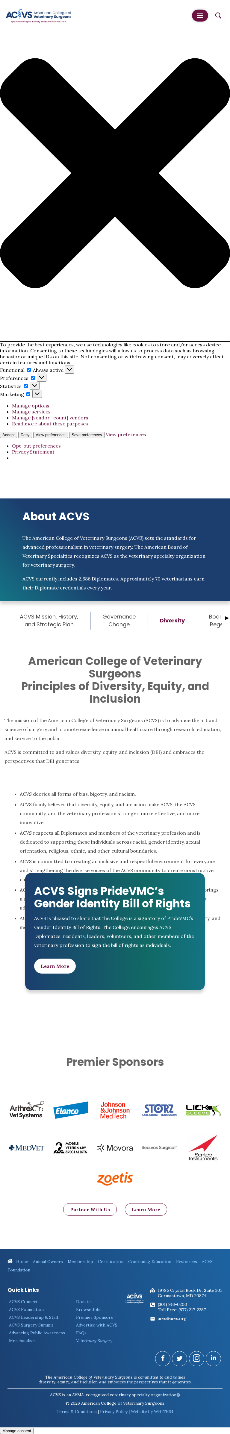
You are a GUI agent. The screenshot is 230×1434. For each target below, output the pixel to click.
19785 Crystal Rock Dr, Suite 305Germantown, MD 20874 (190, 1293)
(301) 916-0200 (172, 1304)
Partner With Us (90, 1209)
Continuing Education (149, 1261)
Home (21, 1261)
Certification (110, 1261)
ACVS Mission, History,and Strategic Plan (49, 620)
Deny (25, 435)
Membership (80, 1261)
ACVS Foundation (26, 1309)
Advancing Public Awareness (37, 1333)
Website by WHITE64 (152, 1411)
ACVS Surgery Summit (31, 1325)
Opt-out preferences (36, 446)
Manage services (31, 412)
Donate (83, 1301)
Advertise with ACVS (96, 1325)
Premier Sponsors (94, 1317)
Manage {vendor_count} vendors (50, 418)
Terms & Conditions (77, 1411)
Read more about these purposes (50, 424)
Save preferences (87, 435)
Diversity (172, 620)
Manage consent (16, 1431)
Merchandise (22, 1340)
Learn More (55, 966)
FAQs (81, 1333)
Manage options (30, 406)
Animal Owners (48, 1261)
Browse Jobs (89, 1309)
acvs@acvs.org (172, 1318)
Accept (8, 435)
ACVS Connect (23, 1301)
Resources (186, 1261)
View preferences (51, 435)
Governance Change (119, 620)
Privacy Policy (114, 1411)
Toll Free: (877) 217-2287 (182, 1309)
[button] (115, 174)
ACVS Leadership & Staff (33, 1317)
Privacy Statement (33, 452)
